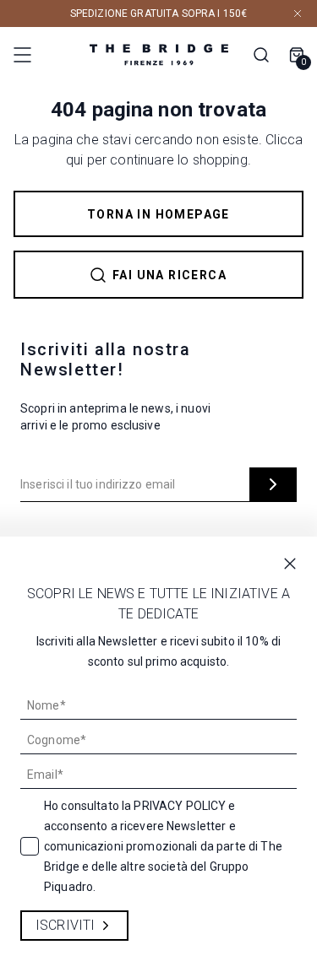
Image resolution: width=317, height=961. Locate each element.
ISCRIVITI (65, 925)
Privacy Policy (180, 806)
